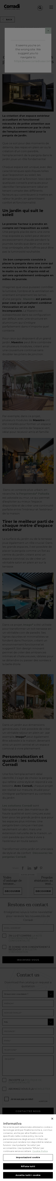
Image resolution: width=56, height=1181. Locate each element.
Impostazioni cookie (28, 1157)
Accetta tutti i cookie (28, 1175)
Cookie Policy (40, 1151)
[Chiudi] (52, 1118)
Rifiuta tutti (28, 1166)
